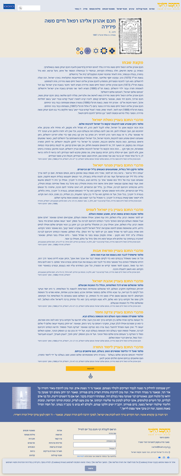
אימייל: (112, 448)
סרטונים (31, 443)
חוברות (32, 438)
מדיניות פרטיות (55, 443)
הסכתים (31, 447)
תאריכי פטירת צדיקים (52, 451)
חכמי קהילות (141, 9)
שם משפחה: (111, 441)
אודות (152, 9)
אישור (90, 468)
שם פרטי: (112, 433)
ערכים (131, 9)
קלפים (32, 455)
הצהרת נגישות (56, 447)
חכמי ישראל (122, 9)
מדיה (85, 9)
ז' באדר (78, 9)
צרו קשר (58, 438)
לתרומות (90, 368)
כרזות (32, 451)
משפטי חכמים (108, 9)
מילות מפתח (94, 9)
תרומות (59, 434)
